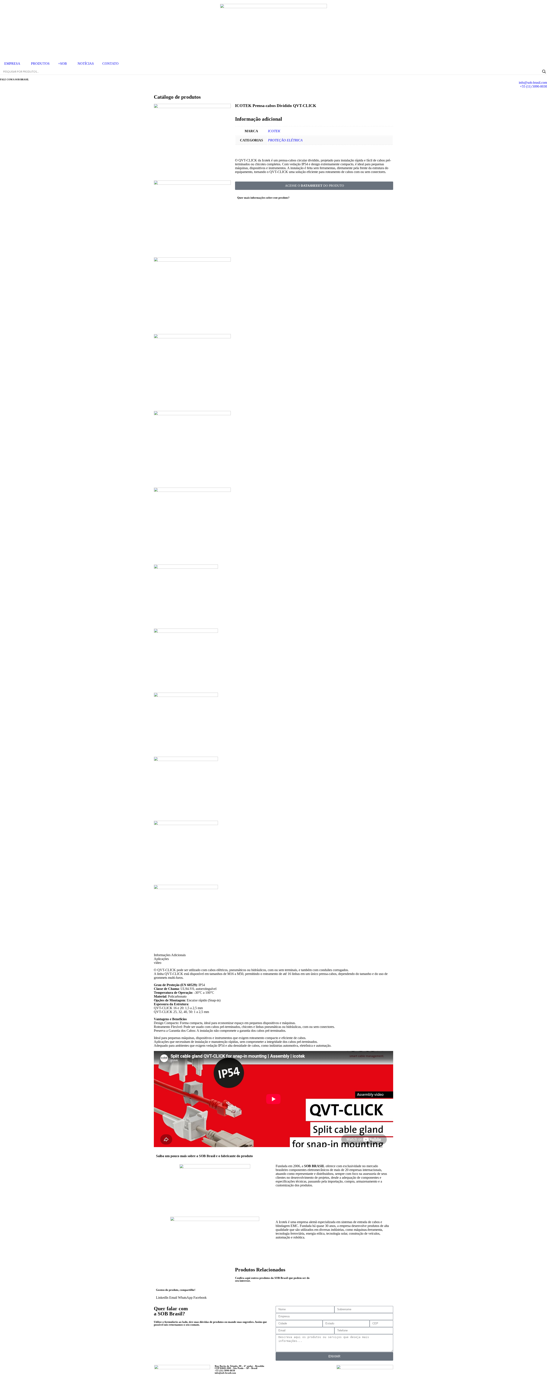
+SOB (62, 63)
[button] (162, 1298)
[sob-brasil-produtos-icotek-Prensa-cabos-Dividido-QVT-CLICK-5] (192, 107)
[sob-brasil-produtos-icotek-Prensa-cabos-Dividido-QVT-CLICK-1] (192, 183)
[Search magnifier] (544, 72)
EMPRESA (12, 63)
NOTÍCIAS (86, 63)
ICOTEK (274, 131)
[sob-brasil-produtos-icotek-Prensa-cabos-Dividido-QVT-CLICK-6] (192, 490)
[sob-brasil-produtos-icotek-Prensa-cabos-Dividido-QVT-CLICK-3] (192, 337)
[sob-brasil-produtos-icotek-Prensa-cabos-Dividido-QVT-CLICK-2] (192, 260)
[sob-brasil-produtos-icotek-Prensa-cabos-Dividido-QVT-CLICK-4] (192, 414)
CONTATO (110, 63)
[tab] (179, 955)
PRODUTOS (40, 63)
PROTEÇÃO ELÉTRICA (285, 140)
